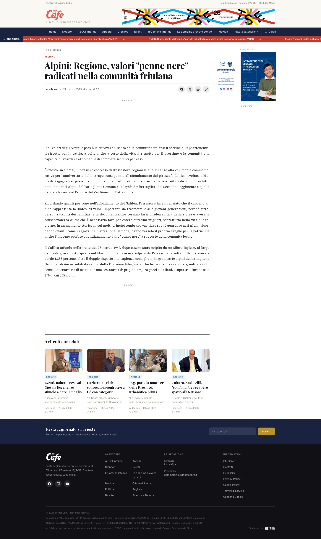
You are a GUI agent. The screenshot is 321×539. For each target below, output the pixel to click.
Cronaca (123, 31)
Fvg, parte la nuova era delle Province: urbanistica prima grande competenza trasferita (147, 391)
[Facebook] (49, 483)
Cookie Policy (231, 485)
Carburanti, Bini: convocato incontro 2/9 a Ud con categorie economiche (106, 389)
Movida (223, 31)
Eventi (138, 31)
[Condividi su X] (190, 89)
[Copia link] (206, 89)
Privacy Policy (232, 479)
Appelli (106, 31)
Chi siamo (229, 461)
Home (52, 31)
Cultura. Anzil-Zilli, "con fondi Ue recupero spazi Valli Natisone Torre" (190, 389)
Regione (56, 49)
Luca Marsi (51, 89)
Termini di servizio (233, 490)
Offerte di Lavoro (142, 483)
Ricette (109, 495)
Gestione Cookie (233, 496)
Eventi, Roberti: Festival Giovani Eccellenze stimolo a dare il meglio (63, 387)
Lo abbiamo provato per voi (195, 31)
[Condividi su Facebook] (181, 89)
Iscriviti (266, 431)
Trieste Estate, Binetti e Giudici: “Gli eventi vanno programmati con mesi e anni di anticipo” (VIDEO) (68, 39)
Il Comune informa (159, 31)
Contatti (228, 467)
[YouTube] (67, 483)
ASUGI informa (87, 31)
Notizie (67, 31)
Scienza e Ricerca (143, 495)
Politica (109, 489)
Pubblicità (229, 473)
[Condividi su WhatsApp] (198, 89)
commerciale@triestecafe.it (180, 474)
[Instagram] (58, 483)
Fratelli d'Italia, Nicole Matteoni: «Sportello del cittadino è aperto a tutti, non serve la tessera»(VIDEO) (203, 39)
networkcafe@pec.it (159, 523)
